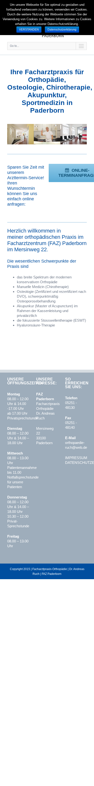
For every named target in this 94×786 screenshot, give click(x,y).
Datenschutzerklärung (61, 29)
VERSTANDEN (29, 29)
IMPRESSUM (76, 458)
